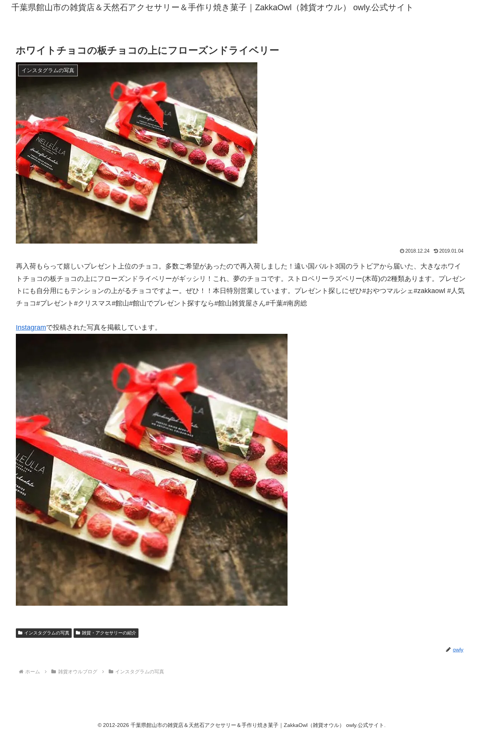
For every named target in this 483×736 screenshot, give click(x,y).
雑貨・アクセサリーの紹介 (109, 633)
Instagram (31, 327)
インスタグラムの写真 (46, 633)
